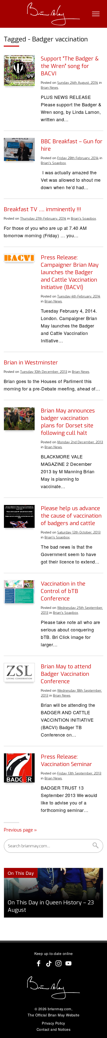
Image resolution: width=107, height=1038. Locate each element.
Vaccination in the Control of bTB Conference (63, 591)
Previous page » (20, 830)
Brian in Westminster (31, 362)
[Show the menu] (95, 13)
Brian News (49, 88)
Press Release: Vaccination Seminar (66, 760)
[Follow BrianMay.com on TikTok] (49, 963)
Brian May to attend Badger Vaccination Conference (66, 674)
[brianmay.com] (53, 14)
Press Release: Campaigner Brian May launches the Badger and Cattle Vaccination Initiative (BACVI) (70, 272)
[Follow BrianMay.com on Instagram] (58, 963)
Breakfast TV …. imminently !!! (42, 209)
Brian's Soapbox (53, 163)
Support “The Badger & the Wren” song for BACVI (70, 66)
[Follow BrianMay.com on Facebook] (39, 963)
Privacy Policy (53, 1023)
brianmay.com (59, 1008)
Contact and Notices (54, 1029)
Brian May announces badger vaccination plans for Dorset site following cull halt (68, 422)
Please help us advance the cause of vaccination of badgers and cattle (71, 516)
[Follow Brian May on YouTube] (68, 963)
